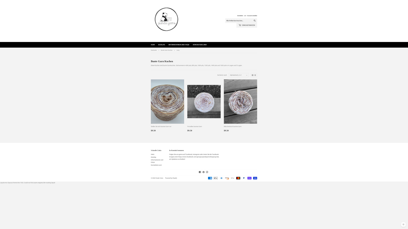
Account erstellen (252, 15)
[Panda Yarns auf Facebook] (200, 172)
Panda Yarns (159, 178)
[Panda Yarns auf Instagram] (207, 172)
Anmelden (240, 15)
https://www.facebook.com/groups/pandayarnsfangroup (197, 157)
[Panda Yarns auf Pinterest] (203, 172)
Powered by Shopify (171, 178)
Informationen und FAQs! (179, 45)
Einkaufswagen (248, 25)
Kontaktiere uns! (200, 45)
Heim (153, 45)
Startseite (154, 50)
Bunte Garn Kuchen (166, 50)
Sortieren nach (222, 75)
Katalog (161, 45)
